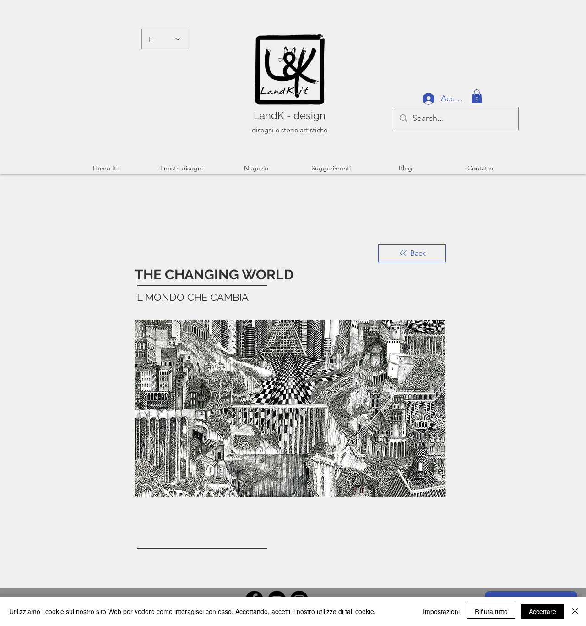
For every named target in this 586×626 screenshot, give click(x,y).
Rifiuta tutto (491, 611)
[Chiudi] (575, 611)
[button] (477, 96)
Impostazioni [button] (441, 611)
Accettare (542, 611)
